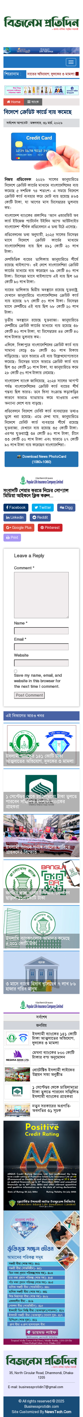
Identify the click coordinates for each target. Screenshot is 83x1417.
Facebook (17, 507)
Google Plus (21, 527)
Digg (68, 507)
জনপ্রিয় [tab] (41, 1025)
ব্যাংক (35, 102)
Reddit (42, 517)
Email (20, 639)
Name (20, 623)
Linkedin (16, 517)
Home (15, 102)
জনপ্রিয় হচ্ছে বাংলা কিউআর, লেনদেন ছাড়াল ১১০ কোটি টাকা (38, 895)
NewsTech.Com (58, 1412)
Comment (24, 568)
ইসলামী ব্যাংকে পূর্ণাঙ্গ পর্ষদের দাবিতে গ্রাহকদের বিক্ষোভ (38, 849)
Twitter (44, 507)
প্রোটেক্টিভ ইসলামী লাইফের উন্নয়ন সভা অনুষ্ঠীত (53, 1072)
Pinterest (52, 527)
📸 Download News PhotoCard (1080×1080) (41, 459)
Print (14, 537)
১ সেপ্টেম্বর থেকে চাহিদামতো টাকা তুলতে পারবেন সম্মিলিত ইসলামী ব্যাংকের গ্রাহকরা (41, 802)
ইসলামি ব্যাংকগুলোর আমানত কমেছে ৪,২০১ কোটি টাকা (38, 941)
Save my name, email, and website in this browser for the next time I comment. (38, 681)
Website (21, 655)
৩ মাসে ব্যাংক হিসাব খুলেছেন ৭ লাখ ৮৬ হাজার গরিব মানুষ (41, 986)
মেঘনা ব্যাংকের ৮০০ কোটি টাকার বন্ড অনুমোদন (53, 1055)
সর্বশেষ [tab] (41, 1017)
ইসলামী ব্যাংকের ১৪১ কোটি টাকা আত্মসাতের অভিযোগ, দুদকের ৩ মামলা (40, 758)
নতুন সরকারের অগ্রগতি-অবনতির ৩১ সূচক (51, 1108)
